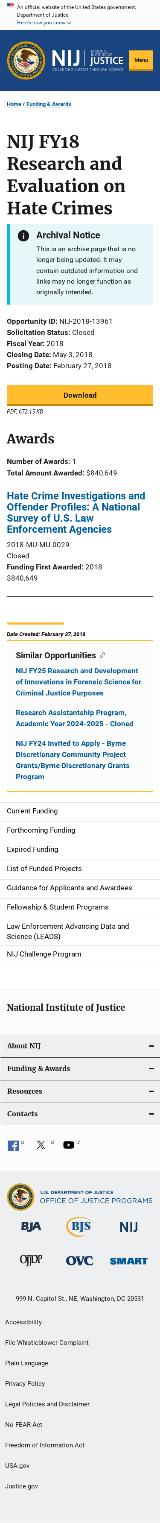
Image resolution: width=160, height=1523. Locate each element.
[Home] (87, 60)
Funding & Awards (48, 104)
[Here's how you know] (80, 15)
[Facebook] (16, 1148)
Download (80, 395)
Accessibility (23, 1322)
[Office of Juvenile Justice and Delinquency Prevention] (31, 1268)
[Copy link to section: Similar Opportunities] (100, 654)
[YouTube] (71, 1148)
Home (14, 104)
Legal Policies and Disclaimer (47, 1404)
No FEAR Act (23, 1425)
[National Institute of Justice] (128, 1233)
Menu (141, 60)
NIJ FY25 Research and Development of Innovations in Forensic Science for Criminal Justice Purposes (78, 681)
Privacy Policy (25, 1384)
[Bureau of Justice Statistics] (80, 1238)
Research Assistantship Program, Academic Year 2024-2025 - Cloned (75, 718)
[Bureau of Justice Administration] (31, 1233)
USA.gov (17, 1466)
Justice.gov (21, 1486)
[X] (43, 1148)
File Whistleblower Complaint (47, 1343)
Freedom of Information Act (44, 1445)
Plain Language (26, 1363)
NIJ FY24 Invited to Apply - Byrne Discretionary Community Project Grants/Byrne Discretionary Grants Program (73, 760)
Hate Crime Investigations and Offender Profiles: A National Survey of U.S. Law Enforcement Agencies (76, 512)
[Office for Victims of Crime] (79, 1267)
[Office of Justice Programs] (26, 60)
